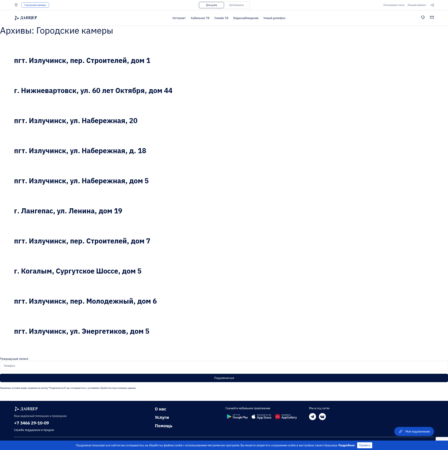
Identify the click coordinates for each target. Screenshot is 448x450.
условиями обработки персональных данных (111, 388)
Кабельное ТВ (200, 18)
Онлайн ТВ (221, 18)
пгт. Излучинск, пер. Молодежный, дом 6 (85, 301)
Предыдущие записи (14, 358)
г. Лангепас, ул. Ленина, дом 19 (68, 210)
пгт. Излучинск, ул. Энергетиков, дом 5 (81, 331)
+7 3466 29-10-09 (31, 423)
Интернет (179, 18)
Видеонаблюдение (245, 18)
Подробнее (346, 445)
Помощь (163, 425)
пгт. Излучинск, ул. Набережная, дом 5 (81, 180)
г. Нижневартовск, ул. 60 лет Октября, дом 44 (93, 90)
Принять (364, 445)
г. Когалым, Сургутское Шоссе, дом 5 (78, 270)
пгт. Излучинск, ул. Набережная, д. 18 (80, 150)
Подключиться (224, 378)
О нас (160, 409)
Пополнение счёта (394, 5)
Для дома (211, 5)
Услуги (162, 417)
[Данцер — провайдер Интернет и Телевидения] (26, 409)
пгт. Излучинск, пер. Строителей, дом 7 (82, 240)
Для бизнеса (236, 5)
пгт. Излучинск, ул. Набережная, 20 (76, 120)
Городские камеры (35, 5)
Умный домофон (274, 18)
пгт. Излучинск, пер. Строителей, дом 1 (82, 60)
